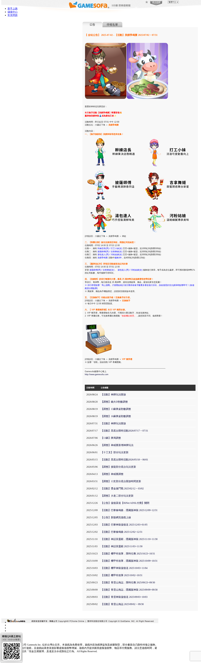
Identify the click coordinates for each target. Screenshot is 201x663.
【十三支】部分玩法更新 (114, 452)
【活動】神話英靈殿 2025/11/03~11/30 (121, 546)
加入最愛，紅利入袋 (146, 2)
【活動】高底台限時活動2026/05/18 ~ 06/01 (124, 459)
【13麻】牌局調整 (111, 438)
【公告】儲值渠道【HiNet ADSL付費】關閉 (125, 503)
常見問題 (13, 15)
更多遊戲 (155, 3)
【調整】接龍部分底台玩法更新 (118, 466)
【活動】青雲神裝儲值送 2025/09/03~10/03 (124, 597)
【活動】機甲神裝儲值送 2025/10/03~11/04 (124, 568)
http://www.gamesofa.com (96, 374)
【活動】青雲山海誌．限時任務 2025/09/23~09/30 (128, 582)
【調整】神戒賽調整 (112, 474)
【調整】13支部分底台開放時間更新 (121, 481)
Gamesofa (89, 5)
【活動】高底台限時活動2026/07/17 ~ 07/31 (124, 430)
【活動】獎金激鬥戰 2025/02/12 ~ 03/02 (122, 488)
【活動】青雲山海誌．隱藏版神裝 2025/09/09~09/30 (129, 589)
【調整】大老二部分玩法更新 (117, 495)
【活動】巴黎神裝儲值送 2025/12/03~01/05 (124, 524)
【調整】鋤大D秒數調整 (114, 401)
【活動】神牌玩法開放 (113, 394)
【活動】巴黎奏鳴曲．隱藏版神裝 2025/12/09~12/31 (129, 510)
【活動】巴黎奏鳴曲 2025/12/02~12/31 (121, 532)
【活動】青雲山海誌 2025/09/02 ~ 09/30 (122, 604)
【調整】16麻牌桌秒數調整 (116, 416)
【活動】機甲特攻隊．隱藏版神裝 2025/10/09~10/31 (129, 560)
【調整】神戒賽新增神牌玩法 (117, 445)
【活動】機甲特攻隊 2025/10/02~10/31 (121, 575)
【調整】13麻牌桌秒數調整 (116, 409)
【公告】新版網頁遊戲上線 (116, 517)
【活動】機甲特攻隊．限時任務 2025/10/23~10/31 (128, 553)
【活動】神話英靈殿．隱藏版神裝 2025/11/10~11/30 (129, 539)
